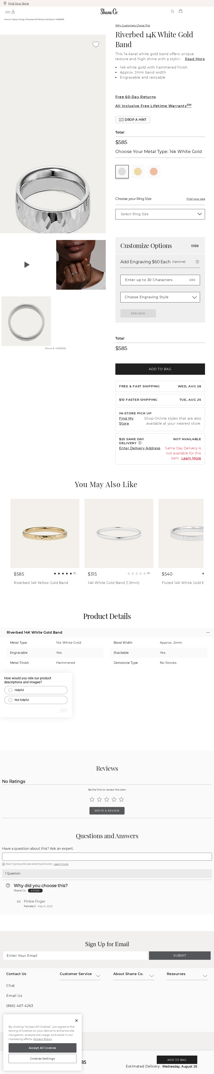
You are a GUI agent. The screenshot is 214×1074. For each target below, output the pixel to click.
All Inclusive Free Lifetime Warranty (153, 106)
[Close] (76, 1020)
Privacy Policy (42, 1039)
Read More (195, 59)
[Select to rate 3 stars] (106, 799)
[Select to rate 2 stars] (99, 799)
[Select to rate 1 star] (92, 799)
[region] (42, 1042)
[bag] (180, 11)
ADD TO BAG (160, 369)
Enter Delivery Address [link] (139, 448)
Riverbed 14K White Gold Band (154, 39)
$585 (121, 142)
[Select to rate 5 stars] (121, 799)
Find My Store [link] (126, 420)
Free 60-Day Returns (135, 97)
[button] (132, 119)
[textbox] (107, 857)
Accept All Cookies (42, 1047)
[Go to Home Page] (109, 11)
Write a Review (107, 810)
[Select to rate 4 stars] (114, 799)
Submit (179, 955)
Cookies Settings (42, 1058)
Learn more (61, 864)
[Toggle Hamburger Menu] (7, 11)
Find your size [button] (196, 198)
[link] (160, 214)
